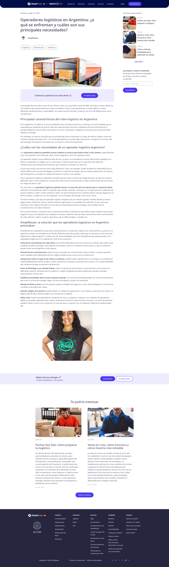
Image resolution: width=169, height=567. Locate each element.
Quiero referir (130, 533)
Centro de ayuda (131, 529)
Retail (74, 522)
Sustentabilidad (113, 529)
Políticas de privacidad (94, 560)
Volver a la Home (84, 495)
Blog (92, 519)
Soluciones (81, 4)
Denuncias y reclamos (133, 526)
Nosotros (111, 519)
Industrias (91, 4)
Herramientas (95, 522)
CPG (74, 526)
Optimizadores (60, 526)
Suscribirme (130, 90)
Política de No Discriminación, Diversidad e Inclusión (115, 542)
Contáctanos (107, 379)
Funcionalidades (60, 519)
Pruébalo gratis (89, 95)
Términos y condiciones (77, 560)
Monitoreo (58, 539)
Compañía (110, 4)
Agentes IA (71, 4)
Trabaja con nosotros (115, 533)
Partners (111, 526)
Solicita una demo (132, 519)
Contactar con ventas (133, 522)
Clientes (111, 522)
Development (59, 529)
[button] (81, 4)
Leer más (138, 61)
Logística (76, 519)
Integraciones (59, 522)
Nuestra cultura (113, 536)
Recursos (101, 4)
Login (122, 4)
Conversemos (134, 4)
